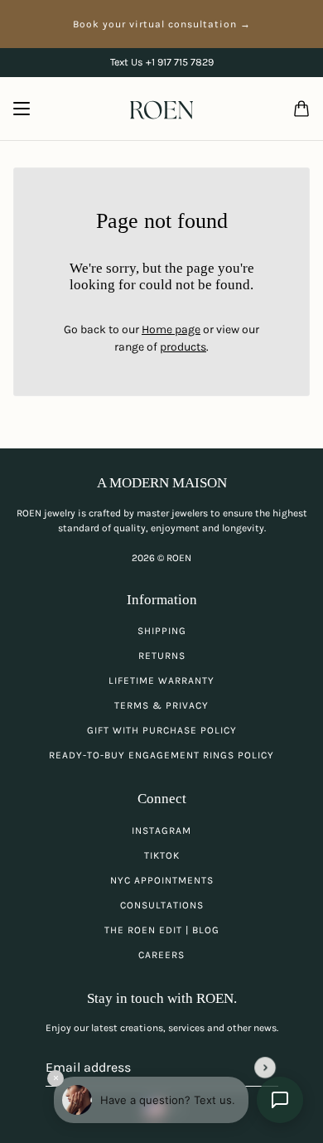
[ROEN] (161, 109)
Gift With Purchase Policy (162, 730)
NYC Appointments (162, 880)
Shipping (161, 631)
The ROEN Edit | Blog (161, 930)
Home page (171, 329)
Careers (161, 955)
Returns (162, 655)
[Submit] (265, 1067)
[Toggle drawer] (21, 108)
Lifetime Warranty (161, 680)
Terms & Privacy (161, 705)
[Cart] (301, 108)
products (183, 347)
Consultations (162, 905)
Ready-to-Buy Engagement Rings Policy (161, 755)
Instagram (161, 830)
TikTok (162, 855)
